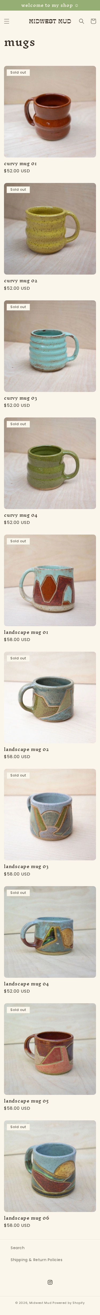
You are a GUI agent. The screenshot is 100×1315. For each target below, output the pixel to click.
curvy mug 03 (20, 397)
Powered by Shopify (69, 1303)
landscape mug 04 (26, 983)
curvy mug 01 (20, 163)
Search (18, 1247)
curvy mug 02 (20, 280)
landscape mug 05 (26, 1100)
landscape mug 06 (26, 1217)
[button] (7, 21)
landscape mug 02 (26, 749)
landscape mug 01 (26, 632)
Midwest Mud (40, 1303)
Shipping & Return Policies (37, 1259)
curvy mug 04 (20, 515)
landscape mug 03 (26, 866)
